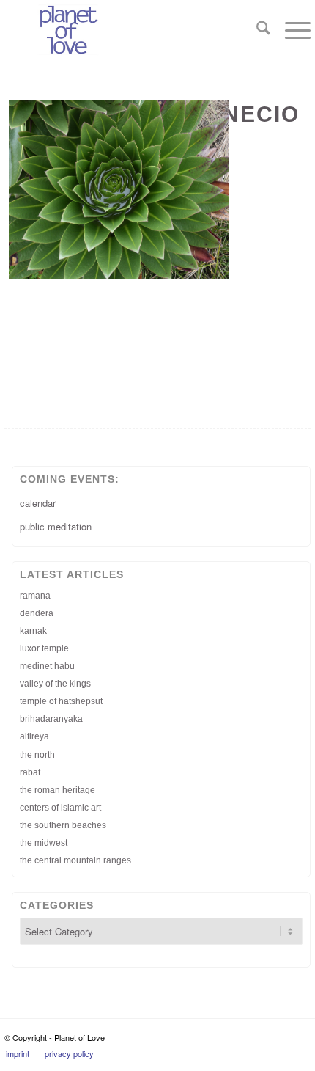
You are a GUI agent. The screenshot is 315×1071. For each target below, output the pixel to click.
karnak (33, 631)
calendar (38, 503)
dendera (36, 613)
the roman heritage (57, 790)
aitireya (34, 736)
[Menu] (290, 29)
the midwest (43, 843)
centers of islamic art (60, 808)
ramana (35, 596)
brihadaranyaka (51, 719)
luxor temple (44, 648)
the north (37, 755)
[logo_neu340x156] (126, 29)
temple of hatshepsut (61, 701)
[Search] (256, 29)
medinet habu (47, 666)
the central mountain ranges (75, 860)
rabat (30, 772)
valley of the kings (55, 684)
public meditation (56, 526)
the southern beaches (63, 825)
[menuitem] (256, 29)
